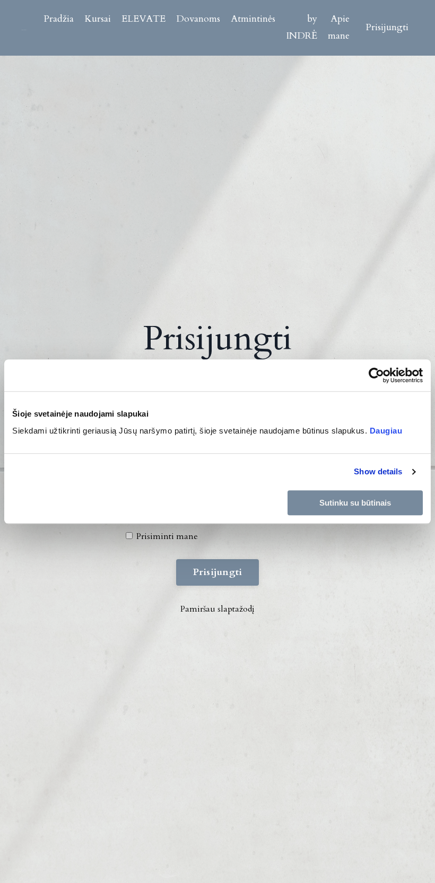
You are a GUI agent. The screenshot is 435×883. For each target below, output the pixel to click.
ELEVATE (143, 18)
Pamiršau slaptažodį (217, 609)
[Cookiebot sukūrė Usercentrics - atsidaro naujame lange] (376, 375)
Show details (378, 471)
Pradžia (59, 18)
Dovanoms (198, 18)
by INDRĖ (301, 27)
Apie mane (339, 27)
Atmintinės (253, 18)
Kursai (97, 18)
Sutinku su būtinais (355, 502)
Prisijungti (387, 27)
